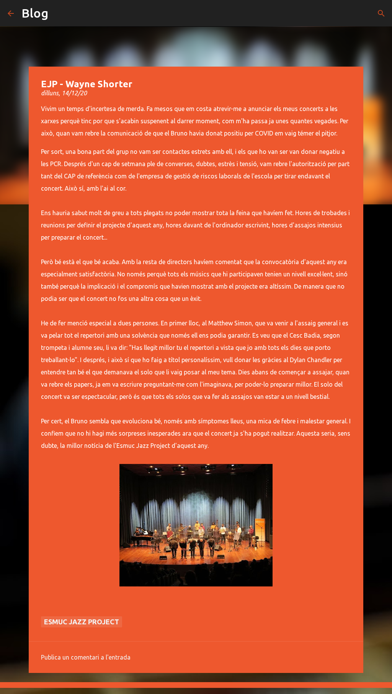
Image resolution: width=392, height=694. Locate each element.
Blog (34, 13)
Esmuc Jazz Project (81, 621)
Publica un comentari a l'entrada (86, 657)
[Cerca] (381, 13)
